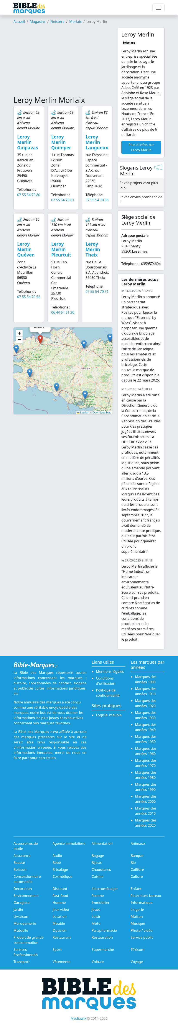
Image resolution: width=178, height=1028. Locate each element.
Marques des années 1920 (146, 703)
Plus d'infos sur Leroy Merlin (141, 147)
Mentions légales (110, 671)
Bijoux (97, 862)
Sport (57, 949)
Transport (21, 961)
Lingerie (137, 909)
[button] (16, 349)
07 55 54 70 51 (97, 291)
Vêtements (61, 961)
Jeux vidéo (61, 909)
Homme (59, 902)
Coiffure (137, 869)
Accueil (19, 21)
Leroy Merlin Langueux (97, 142)
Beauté (19, 862)
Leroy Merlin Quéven (26, 249)
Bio (133, 862)
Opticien (59, 930)
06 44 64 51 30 (62, 312)
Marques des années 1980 (146, 775)
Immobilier (101, 902)
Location (60, 916)
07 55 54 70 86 (97, 200)
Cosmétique (62, 876)
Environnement (26, 895)
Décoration (22, 888)
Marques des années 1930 (146, 715)
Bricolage (60, 869)
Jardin (18, 909)
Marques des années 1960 (146, 751)
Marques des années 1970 (146, 763)
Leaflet (83, 412)
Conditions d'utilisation (105, 681)
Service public (142, 937)
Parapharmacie (104, 930)
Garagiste (21, 902)
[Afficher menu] (158, 7)
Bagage (98, 855)
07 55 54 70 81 (62, 200)
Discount (60, 888)
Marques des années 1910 (146, 691)
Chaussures (101, 869)
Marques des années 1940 (146, 727)
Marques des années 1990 (146, 787)
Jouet (96, 909)
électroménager (105, 888)
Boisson (19, 869)
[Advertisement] (62, 61)
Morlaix (75, 21)
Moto (96, 923)
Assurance (22, 855)
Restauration (102, 937)
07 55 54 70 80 (28, 194)
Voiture (98, 961)
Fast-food (60, 895)
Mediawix (78, 1018)
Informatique (142, 902)
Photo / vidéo (142, 930)
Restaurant (62, 937)
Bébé (57, 862)
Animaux (138, 843)
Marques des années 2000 (146, 799)
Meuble (59, 923)
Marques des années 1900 (146, 679)
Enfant (136, 888)
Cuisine (98, 876)
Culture (137, 876)
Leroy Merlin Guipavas (27, 142)
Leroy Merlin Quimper (61, 142)
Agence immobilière (69, 843)
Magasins (38, 21)
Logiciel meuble (109, 715)
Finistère (57, 21)
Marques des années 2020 (146, 823)
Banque (137, 855)
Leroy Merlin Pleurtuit (61, 249)
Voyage (137, 961)
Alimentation (102, 843)
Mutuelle (20, 930)
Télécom (137, 949)
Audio (57, 855)
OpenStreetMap (102, 412)
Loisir (96, 916)
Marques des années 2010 (146, 811)
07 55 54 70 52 (28, 296)
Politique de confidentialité (108, 693)
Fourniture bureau (146, 895)
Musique (138, 923)
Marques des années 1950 (146, 739)
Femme (98, 895)
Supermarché (103, 949)
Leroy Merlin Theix (93, 249)
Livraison (20, 916)
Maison (137, 916)
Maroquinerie (24, 923)
